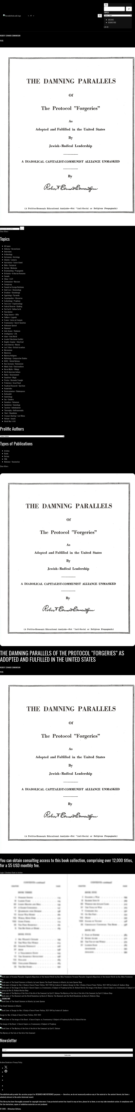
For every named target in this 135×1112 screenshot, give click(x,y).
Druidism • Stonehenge (12, 292)
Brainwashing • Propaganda (13, 270)
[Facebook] (1, 46)
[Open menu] (100, 15)
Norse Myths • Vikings (11, 369)
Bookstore (8, 1062)
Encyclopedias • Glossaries (13, 298)
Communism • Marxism (12, 281)
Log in (106, 27)
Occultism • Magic (10, 377)
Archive (2, 1062)
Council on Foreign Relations (14, 287)
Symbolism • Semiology (12, 405)
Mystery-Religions (10, 355)
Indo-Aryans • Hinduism (12, 331)
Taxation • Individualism (12, 407)
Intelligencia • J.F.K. (10, 333)
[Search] (129, 9)
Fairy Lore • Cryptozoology (13, 303)
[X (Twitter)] (4, 46)
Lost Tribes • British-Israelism (14, 347)
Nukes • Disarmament (11, 374)
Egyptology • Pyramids (12, 295)
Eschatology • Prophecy (12, 301)
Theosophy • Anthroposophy (13, 410)
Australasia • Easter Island (13, 262)
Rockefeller (8, 388)
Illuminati (7, 328)
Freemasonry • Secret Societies (15, 322)
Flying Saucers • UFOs (11, 314)
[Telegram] (9, 46)
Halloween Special (10, 325)
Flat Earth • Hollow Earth (12, 309)
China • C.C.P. (8, 279)
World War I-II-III (10, 421)
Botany (6, 456)
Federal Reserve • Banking (13, 306)
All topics (7, 246)
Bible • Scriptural (10, 265)
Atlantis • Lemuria (10, 259)
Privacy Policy (17, 1062)
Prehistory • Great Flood (12, 383)
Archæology (8, 254)
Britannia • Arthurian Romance (14, 273)
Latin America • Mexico (12, 344)
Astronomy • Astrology (12, 257)
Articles (6, 450)
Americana (7, 251)
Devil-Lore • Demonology (12, 290)
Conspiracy (8, 284)
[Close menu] (106, 5)
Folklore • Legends (10, 317)
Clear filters (4, 231)
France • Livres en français (13, 320)
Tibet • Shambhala (10, 413)
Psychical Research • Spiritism (14, 385)
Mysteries (7, 352)
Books (6, 453)
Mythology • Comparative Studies (15, 358)
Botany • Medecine (10, 268)
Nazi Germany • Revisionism (13, 363)
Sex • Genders (9, 399)
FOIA (5, 459)
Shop (1, 979)
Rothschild (7, 394)
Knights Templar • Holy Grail (14, 342)
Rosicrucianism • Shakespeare (14, 391)
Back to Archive (17, 872)
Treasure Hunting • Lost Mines (14, 415)
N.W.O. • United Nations (12, 361)
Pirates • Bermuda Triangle (13, 380)
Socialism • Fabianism (11, 402)
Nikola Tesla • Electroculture (14, 366)
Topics (106, 12)
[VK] (6, 46)
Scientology (8, 396)
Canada (6, 276)
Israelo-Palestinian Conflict (13, 339)
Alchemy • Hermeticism (12, 249)
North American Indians (12, 372)
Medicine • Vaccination (12, 461)
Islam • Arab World (10, 336)
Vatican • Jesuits (10, 418)
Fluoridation (8, 311)
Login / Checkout (6, 872)
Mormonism (8, 350)
